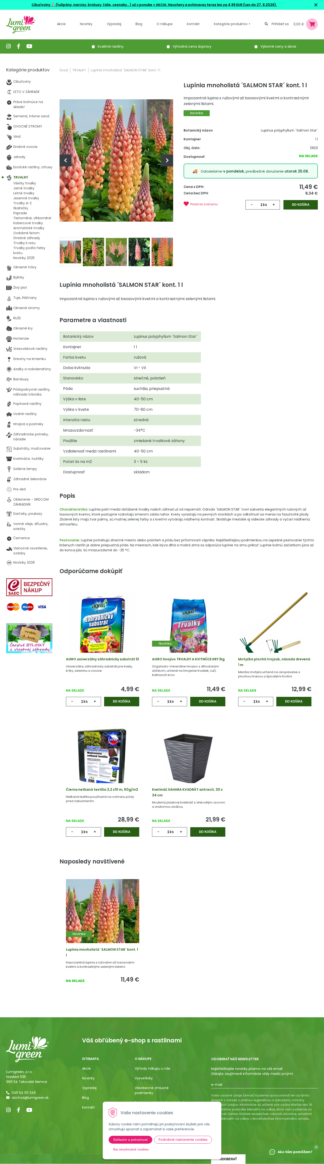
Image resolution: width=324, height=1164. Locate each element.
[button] (316, 1147)
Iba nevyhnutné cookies (131, 1149)
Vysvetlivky (144, 1078)
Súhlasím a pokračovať (130, 1139)
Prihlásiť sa (280, 24)
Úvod (64, 70)
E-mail (216, 1084)
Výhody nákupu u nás (152, 1068)
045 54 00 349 (24, 1092)
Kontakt (88, 1107)
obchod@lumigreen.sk (30, 1097)
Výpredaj (114, 24)
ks (265, 204)
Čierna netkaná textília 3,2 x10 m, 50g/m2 (102, 789)
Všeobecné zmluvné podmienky (152, 1090)
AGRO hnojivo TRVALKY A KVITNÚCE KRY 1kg (188, 659)
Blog (85, 1097)
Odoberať (228, 1159)
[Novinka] (188, 628)
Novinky (86, 24)
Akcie (61, 24)
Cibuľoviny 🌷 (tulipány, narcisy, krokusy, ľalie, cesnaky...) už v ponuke (92, 4)
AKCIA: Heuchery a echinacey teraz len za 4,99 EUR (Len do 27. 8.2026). (216, 4)
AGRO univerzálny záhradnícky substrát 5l (102, 659)
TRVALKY (79, 70)
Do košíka (300, 204)
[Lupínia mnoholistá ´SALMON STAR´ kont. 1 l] (116, 160)
